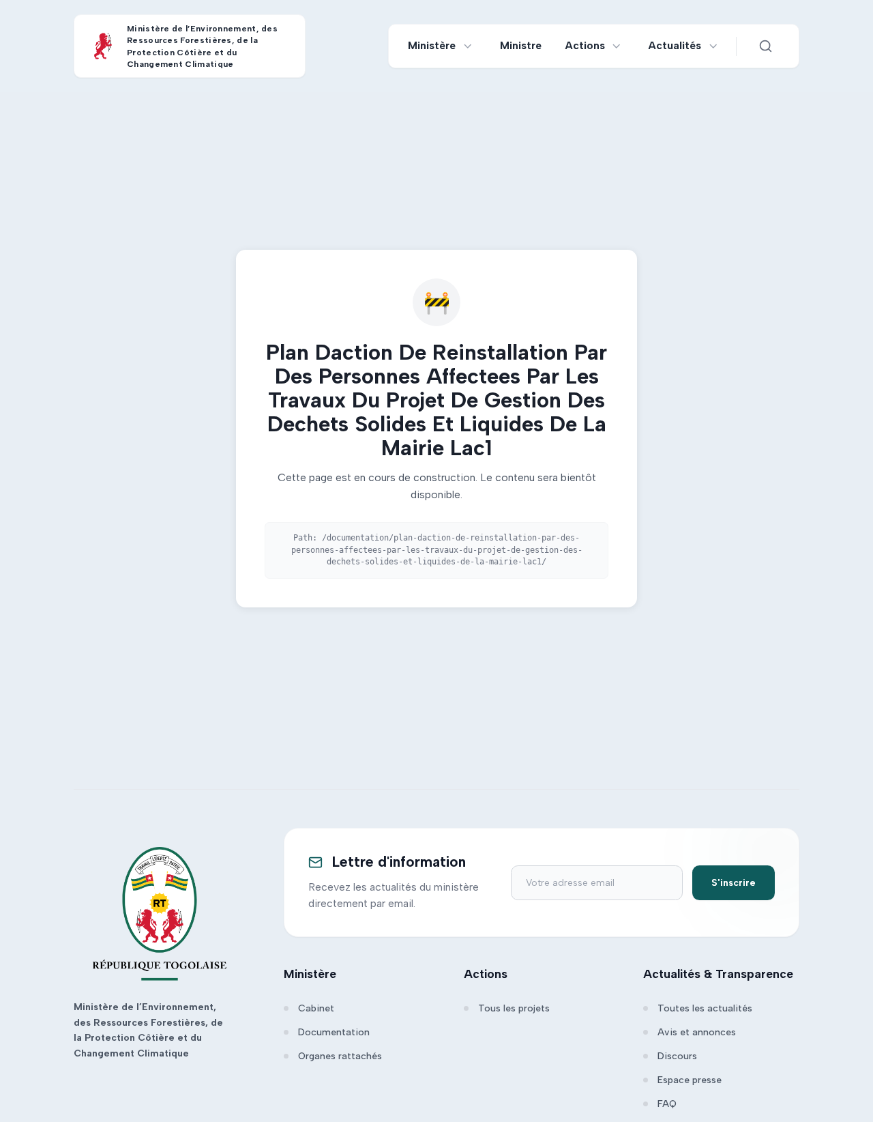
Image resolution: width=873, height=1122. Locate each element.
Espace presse (689, 1080)
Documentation (334, 1032)
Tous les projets (514, 1008)
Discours (677, 1056)
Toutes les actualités (704, 1008)
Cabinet (316, 1008)
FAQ (667, 1104)
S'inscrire (733, 883)
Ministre (521, 45)
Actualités (675, 45)
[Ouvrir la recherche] (765, 46)
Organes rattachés (340, 1056)
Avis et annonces (696, 1032)
